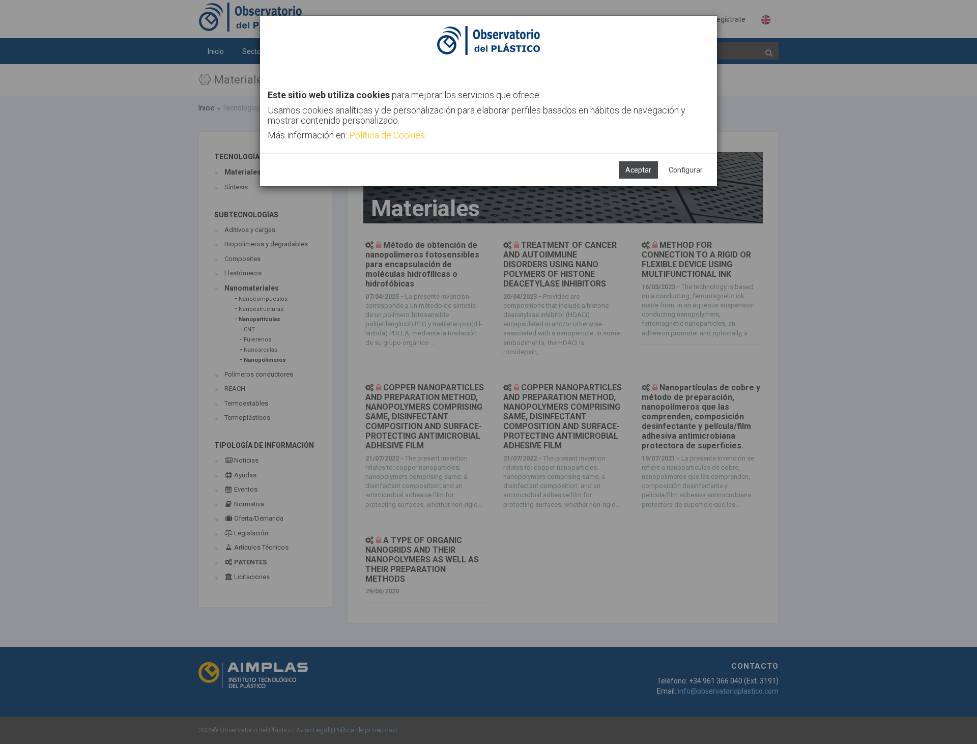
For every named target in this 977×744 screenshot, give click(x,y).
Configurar (686, 170)
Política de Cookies (387, 135)
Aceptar (638, 170)
